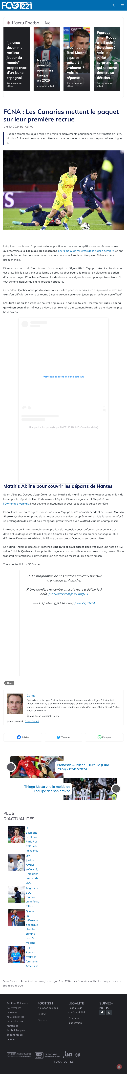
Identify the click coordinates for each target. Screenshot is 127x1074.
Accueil (25, 981)
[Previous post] (11, 767)
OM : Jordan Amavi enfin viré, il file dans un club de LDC (32, 869)
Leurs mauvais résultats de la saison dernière (86, 250)
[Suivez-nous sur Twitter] (109, 1012)
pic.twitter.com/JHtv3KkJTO (68, 594)
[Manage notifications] (119, 1066)
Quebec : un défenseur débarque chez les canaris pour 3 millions (32, 927)
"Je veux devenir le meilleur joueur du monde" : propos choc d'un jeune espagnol (16, 60)
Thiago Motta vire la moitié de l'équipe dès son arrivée (47, 788)
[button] (113, 5)
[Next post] (116, 789)
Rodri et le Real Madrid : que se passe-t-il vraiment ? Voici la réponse (77, 62)
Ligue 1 (56, 981)
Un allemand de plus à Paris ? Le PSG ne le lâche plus (32, 839)
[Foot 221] (17, 5)
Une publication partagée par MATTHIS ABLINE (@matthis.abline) (63, 427)
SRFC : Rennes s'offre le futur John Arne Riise (32, 957)
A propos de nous (48, 1007)
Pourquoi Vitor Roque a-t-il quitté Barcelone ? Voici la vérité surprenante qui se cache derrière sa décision (107, 55)
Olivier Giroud (32, 721)
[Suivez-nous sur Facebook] (102, 1012)
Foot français (40, 981)
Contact (42, 1014)
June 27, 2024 (84, 603)
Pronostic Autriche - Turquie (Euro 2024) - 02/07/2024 (83, 767)
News (10, 683)
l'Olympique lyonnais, (16, 503)
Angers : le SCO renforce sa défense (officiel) (32, 897)
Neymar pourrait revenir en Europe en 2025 (45, 70)
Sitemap (42, 1020)
